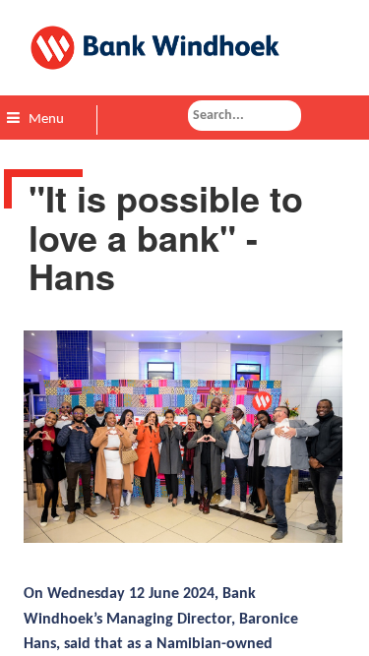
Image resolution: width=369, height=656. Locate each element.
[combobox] (244, 115)
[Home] (184, 48)
